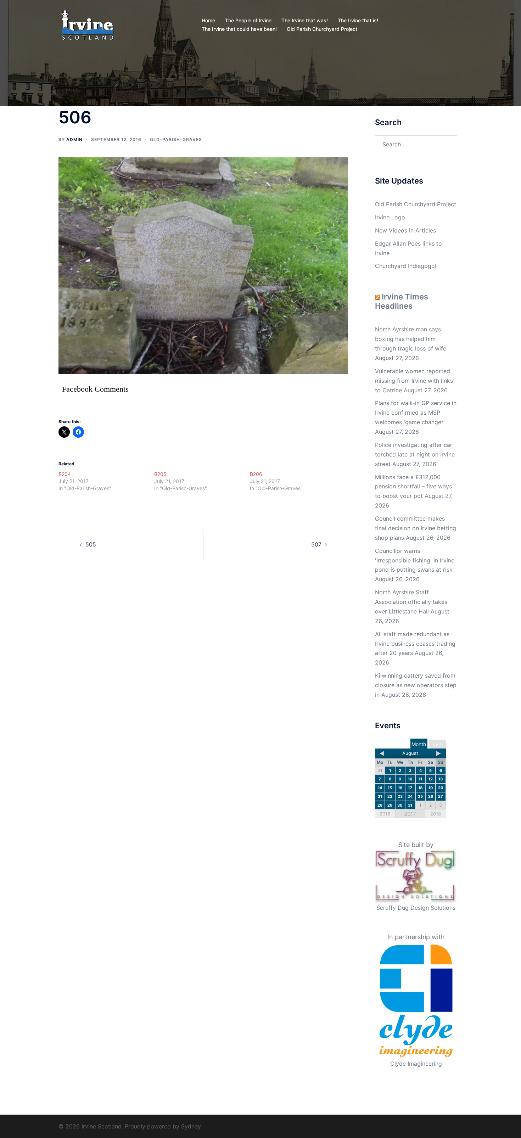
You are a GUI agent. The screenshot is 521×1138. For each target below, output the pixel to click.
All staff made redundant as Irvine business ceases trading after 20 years (415, 643)
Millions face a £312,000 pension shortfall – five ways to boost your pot (413, 486)
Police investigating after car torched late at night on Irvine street (415, 454)
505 (90, 544)
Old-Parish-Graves (176, 139)
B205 (160, 474)
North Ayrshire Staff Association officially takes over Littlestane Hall (411, 602)
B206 (256, 474)
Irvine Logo (390, 217)
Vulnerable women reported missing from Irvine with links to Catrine (414, 381)
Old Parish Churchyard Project (322, 29)
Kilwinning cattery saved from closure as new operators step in (415, 685)
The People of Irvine (248, 20)
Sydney (191, 1126)
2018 (435, 814)
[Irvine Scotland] (87, 24)
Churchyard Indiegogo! (405, 265)
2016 (385, 814)
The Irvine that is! (358, 20)
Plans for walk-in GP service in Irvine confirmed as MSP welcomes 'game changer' (415, 412)
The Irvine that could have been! (239, 29)
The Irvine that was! (304, 20)
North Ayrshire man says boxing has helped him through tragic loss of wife (410, 339)
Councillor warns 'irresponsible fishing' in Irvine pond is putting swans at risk (414, 560)
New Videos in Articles (405, 230)
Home (208, 20)
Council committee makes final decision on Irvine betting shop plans (415, 528)
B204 (64, 474)
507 (316, 544)
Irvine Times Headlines (401, 301)
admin (74, 139)
